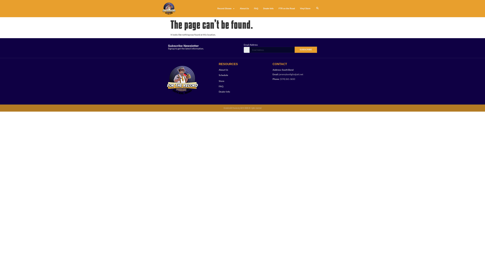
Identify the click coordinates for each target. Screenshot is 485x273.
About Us (244, 8)
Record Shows (224, 8)
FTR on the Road (287, 8)
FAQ (256, 8)
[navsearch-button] (317, 8)
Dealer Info (268, 8)
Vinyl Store (305, 8)
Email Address (251, 45)
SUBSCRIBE (306, 50)
